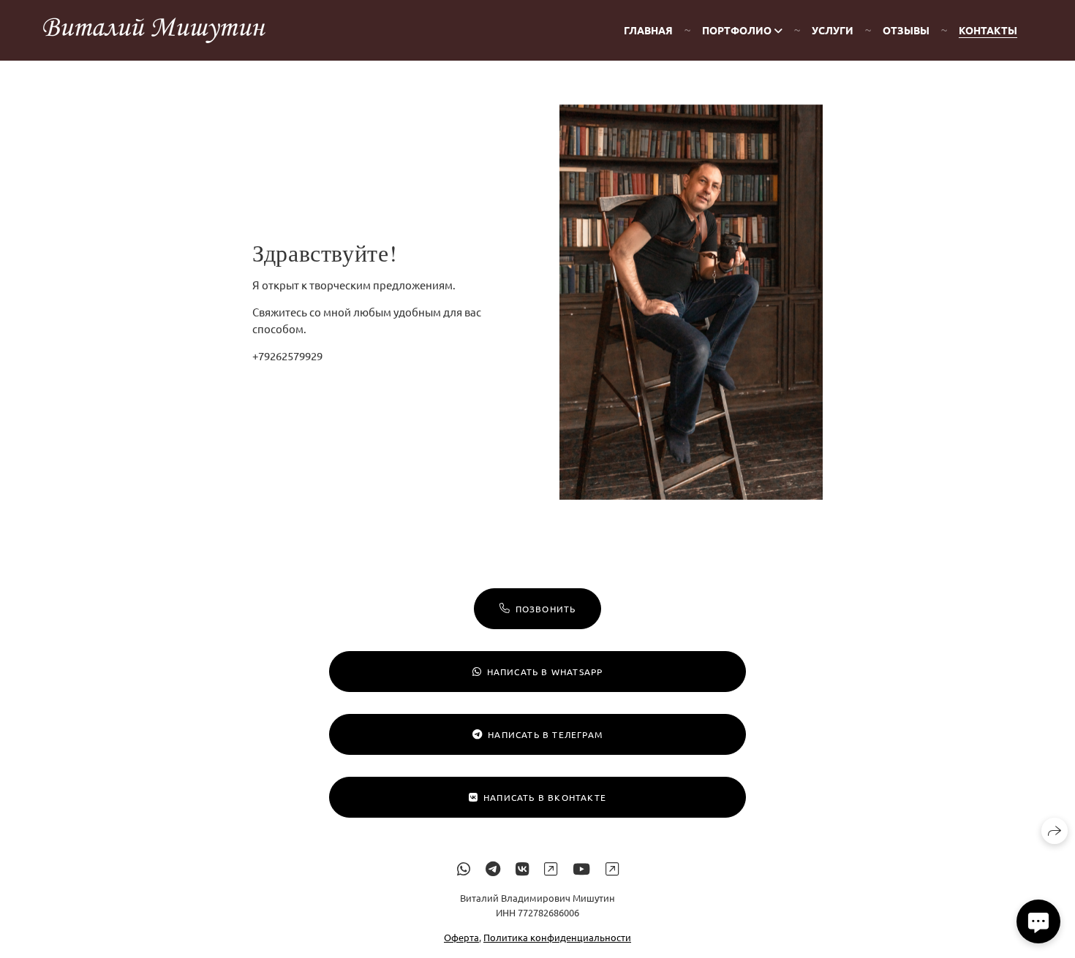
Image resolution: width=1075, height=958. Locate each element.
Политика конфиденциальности (557, 938)
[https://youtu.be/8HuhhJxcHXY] (581, 868)
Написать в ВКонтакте (544, 797)
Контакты (988, 30)
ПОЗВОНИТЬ (546, 609)
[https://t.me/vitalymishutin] (493, 868)
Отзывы (906, 30)
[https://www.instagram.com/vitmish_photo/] (550, 868)
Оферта (461, 938)
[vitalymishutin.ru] (154, 30)
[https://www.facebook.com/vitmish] (612, 868)
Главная (648, 30)
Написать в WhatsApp (545, 671)
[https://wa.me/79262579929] (463, 868)
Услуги (832, 30)
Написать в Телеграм (545, 734)
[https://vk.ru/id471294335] (522, 868)
